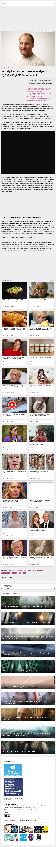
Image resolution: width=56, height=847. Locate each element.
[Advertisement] (28, 18)
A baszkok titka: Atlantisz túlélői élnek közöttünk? (19, 751)
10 (4, 748)
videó (12, 67)
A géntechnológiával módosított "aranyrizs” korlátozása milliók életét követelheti (38, 99)
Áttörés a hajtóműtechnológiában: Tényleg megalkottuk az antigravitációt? (27, 622)
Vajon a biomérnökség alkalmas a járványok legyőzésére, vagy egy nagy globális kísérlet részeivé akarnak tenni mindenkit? (39, 89)
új (8, 67)
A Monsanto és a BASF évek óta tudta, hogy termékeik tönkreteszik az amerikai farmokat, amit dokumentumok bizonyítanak (40, 95)
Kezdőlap (3, 67)
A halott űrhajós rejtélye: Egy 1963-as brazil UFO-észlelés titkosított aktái (26, 606)
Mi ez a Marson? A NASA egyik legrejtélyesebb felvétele (21, 687)
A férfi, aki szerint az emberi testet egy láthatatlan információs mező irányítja (27, 671)
